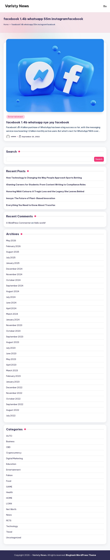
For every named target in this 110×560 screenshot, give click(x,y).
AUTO (9, 436)
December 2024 (14, 269)
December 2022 (14, 387)
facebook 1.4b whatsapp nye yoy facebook (37, 122)
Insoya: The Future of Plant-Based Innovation (30, 198)
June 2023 (11, 353)
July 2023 (10, 348)
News (9, 515)
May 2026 (11, 240)
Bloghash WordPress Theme (81, 555)
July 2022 (10, 415)
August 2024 (12, 291)
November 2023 (14, 325)
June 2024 (11, 302)
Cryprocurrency (13, 452)
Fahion (9, 475)
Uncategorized (13, 537)
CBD (8, 447)
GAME (9, 486)
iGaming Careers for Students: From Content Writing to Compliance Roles (46, 184)
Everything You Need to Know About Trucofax (30, 205)
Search (11, 151)
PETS (8, 520)
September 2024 (14, 285)
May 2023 (11, 359)
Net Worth (11, 509)
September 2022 (14, 404)
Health (9, 492)
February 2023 (13, 376)
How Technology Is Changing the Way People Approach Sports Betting (44, 177)
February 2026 (13, 246)
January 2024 (13, 319)
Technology (12, 526)
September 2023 (14, 336)
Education (11, 464)
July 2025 (10, 257)
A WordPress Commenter (18, 223)
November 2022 (14, 393)
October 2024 (13, 280)
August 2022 (12, 410)
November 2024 (14, 274)
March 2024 (12, 314)
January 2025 (12, 263)
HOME (9, 498)
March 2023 (12, 370)
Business (10, 441)
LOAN (9, 503)
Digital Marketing (14, 458)
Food (8, 481)
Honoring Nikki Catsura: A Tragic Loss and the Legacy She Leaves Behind (45, 191)
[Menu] (104, 6)
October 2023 (13, 331)
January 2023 (12, 382)
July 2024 (11, 297)
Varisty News (17, 6)
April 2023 (11, 365)
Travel (9, 532)
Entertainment (15, 117)
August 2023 (12, 342)
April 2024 (11, 308)
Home (6, 24)
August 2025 (12, 252)
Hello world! (40, 223)
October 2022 (13, 399)
